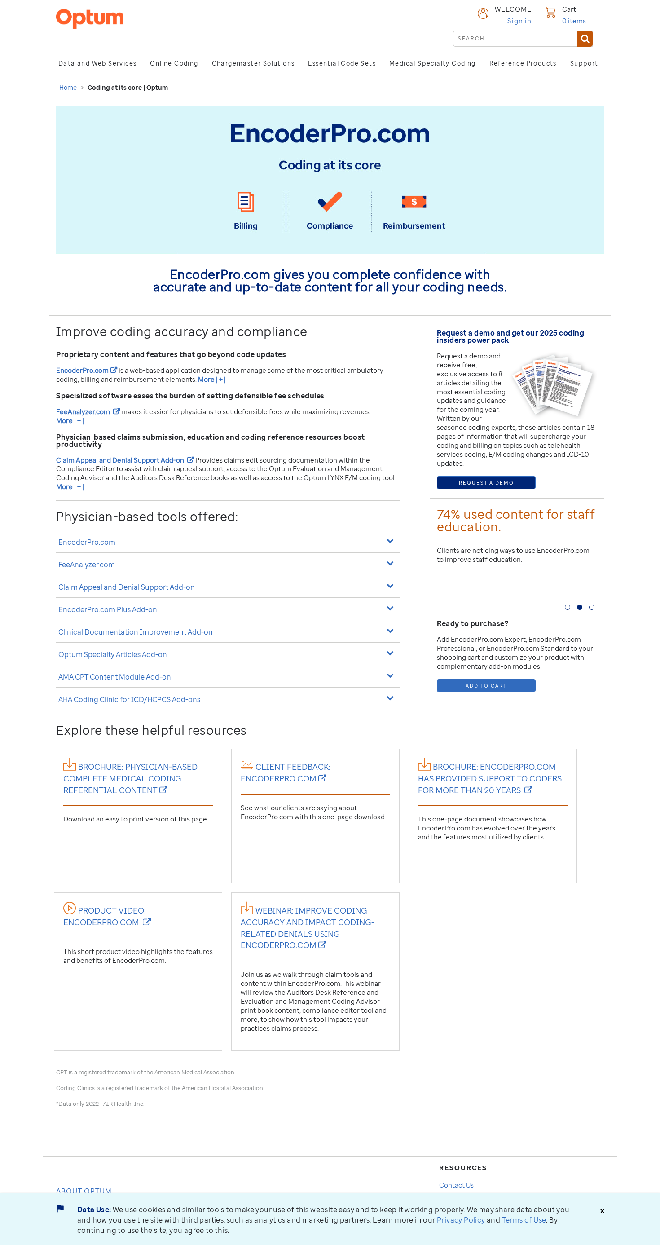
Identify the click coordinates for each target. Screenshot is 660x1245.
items (574, 20)
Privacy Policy (461, 1220)
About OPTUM (84, 1191)
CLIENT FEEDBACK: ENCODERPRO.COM (285, 772)
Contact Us (456, 1184)
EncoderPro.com (86, 370)
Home (68, 87)
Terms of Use (524, 1220)
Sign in (519, 20)
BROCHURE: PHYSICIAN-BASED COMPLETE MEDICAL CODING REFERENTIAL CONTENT (130, 778)
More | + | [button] (212, 379)
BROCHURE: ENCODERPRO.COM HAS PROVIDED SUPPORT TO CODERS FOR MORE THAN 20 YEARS (490, 778)
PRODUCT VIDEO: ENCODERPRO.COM (107, 916)
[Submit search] (585, 39)
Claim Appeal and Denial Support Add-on (125, 459)
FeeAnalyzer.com (88, 411)
